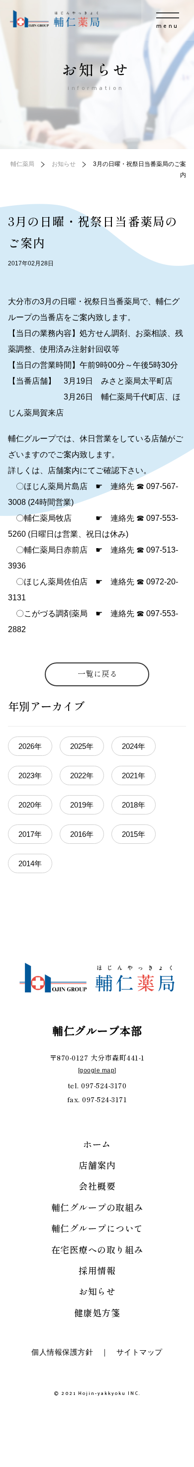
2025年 (82, 746)
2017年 (30, 834)
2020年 (30, 805)
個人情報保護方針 (62, 1352)
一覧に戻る (97, 673)
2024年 (133, 746)
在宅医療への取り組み (97, 1249)
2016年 (82, 834)
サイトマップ (139, 1352)
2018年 (133, 805)
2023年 (30, 775)
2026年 (30, 746)
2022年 (82, 775)
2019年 (82, 805)
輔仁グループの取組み (97, 1207)
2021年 (133, 775)
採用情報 (97, 1270)
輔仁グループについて (97, 1228)
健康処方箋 (97, 1312)
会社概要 (97, 1185)
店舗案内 (97, 1164)
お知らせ (97, 1291)
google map (97, 1070)
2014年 (30, 863)
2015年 (133, 834)
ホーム (97, 1144)
